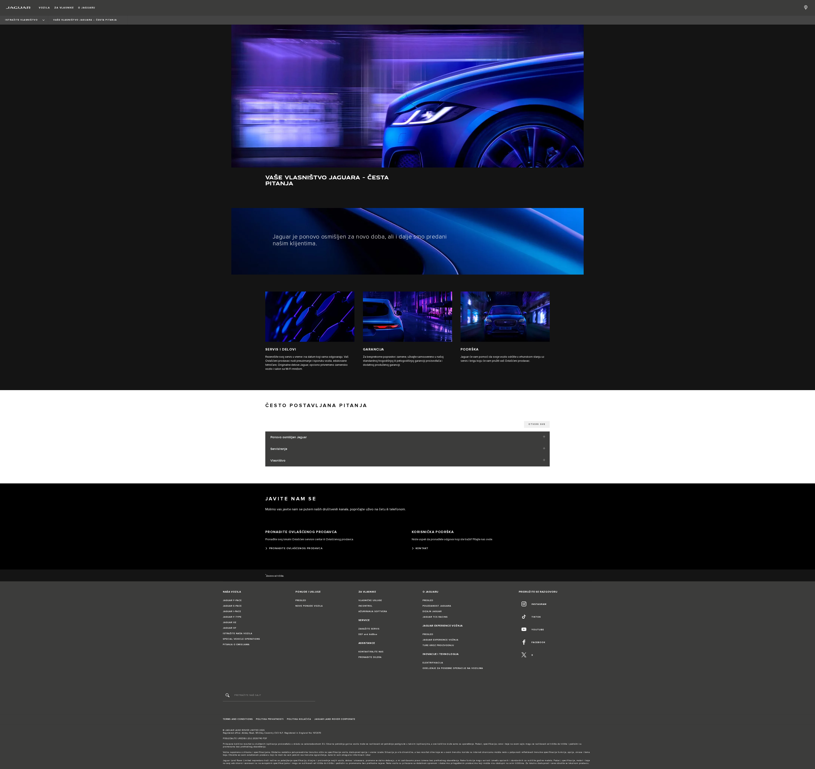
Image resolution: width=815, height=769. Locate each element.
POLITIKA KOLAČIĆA (299, 719)
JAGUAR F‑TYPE (232, 617)
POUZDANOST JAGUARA (437, 606)
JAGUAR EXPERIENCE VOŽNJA (440, 640)
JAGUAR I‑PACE (232, 611)
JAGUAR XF (229, 628)
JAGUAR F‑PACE (232, 600)
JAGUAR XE (229, 622)
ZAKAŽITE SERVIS (368, 629)
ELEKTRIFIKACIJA (433, 663)
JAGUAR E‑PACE (232, 606)
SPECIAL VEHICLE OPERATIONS (241, 639)
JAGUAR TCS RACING (435, 617)
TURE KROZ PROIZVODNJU (438, 645)
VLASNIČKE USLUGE (370, 600)
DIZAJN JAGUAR (432, 611)
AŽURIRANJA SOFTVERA (372, 611)
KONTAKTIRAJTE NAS (371, 651)
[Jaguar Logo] (18, 7)
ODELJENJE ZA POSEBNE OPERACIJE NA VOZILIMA (453, 668)
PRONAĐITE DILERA (370, 657)
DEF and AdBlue (367, 634)
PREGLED (300, 600)
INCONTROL (365, 606)
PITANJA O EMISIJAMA (236, 644)
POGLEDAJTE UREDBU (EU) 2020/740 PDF (245, 738)
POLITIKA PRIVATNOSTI (270, 719)
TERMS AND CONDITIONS (238, 719)
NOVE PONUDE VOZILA (309, 606)
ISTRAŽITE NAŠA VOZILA (237, 633)
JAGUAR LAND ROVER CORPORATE (334, 719)
